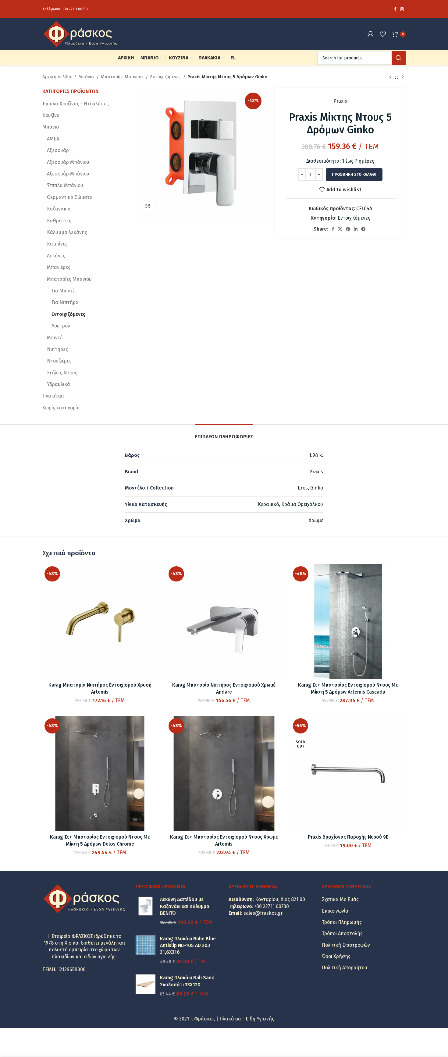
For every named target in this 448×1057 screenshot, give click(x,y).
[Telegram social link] (363, 229)
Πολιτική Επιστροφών (346, 945)
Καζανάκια (59, 209)
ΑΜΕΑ (53, 139)
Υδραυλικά (58, 384)
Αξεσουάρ (58, 150)
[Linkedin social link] (355, 229)
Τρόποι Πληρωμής (342, 922)
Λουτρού (61, 326)
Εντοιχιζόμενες (166, 77)
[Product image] (99, 773)
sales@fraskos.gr (263, 913)
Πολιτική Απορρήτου (344, 967)
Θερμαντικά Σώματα (70, 197)
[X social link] (340, 229)
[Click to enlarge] (147, 206)
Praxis (340, 101)
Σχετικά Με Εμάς (340, 899)
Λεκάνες (56, 256)
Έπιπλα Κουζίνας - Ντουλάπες (75, 104)
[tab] (224, 433)
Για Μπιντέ (63, 291)
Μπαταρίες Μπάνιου (122, 77)
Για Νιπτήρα (65, 302)
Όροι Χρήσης (336, 956)
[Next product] (403, 77)
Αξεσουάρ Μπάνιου (68, 162)
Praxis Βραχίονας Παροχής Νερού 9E (348, 837)
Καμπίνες (57, 244)
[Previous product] (390, 77)
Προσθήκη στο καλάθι (354, 174)
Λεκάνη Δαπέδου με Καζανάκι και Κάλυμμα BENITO (184, 906)
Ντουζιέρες (59, 361)
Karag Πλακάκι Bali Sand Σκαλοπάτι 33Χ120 (187, 981)
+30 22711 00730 (75, 9)
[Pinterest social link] (348, 229)
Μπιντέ (54, 338)
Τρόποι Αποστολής (342, 933)
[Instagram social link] (402, 9)
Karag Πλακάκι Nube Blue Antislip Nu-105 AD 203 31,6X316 (188, 945)
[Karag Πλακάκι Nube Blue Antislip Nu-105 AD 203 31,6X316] (145, 950)
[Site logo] (80, 34)
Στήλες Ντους (62, 373)
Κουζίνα (51, 115)
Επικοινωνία (335, 911)
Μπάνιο (86, 77)
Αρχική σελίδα (57, 77)
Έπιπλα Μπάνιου (65, 185)
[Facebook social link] (395, 9)
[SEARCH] (399, 58)
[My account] (370, 34)
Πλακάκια (53, 396)
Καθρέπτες (59, 221)
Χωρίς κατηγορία (61, 408)
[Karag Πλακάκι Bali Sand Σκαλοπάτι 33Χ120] (145, 985)
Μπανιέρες (58, 267)
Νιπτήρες (57, 349)
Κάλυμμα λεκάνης (67, 232)
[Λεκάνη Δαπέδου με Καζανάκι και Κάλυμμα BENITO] (145, 911)
